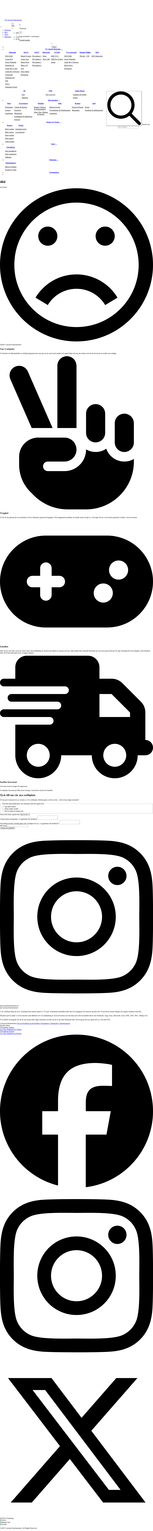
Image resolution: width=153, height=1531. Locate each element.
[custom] (76, 1004)
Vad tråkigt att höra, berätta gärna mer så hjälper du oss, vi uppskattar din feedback (29, 823)
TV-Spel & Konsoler (53, 49)
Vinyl (53, 144)
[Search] (124, 108)
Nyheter (7, 30)
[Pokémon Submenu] (58, 160)
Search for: (146, 124)
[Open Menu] (1, 26)
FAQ (6, 35)
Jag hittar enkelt (10, 807)
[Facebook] (76, 1187)
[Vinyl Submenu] (56, 144)
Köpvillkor (36, 1023)
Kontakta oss (27, 1023)
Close (54, 47)
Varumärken (54, 172)
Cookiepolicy (54, 1023)
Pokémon (53, 160)
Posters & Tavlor (53, 122)
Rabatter (7, 37)
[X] (76, 1516)
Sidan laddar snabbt (11, 809)
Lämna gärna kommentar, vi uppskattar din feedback (19, 819)
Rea (6, 32)
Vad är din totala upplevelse (10, 814)
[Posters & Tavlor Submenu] (60, 122)
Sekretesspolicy (64, 1023)
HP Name (3, 826)
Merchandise (53, 100)
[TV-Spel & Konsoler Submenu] (62, 49)
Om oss (20, 1023)
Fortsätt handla (24, 40)
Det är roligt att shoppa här (13, 811)
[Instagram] (76, 1363)
